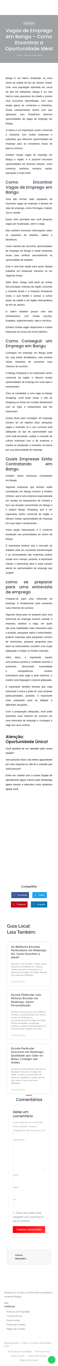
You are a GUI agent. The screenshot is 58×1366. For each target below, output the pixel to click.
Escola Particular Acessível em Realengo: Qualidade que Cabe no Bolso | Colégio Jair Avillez (27, 1055)
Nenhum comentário (33, 55)
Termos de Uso (14, 1316)
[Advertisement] (29, 848)
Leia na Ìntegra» (18, 982)
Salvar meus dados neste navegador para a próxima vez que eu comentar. (28, 1216)
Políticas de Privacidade (18, 1311)
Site (14, 1200)
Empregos (29, 23)
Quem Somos (13, 1320)
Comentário (19, 1140)
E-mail (16, 1187)
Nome (16, 1175)
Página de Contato (15, 1328)
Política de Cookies (15, 1324)
